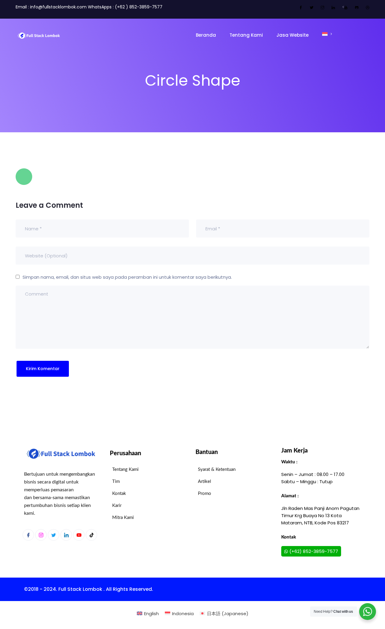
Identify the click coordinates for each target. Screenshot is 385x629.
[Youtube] (79, 535)
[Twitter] (53, 535)
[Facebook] (28, 535)
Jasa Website (292, 35)
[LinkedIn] (66, 535)
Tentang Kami (246, 35)
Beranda (206, 35)
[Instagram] (41, 535)
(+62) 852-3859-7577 (313, 551)
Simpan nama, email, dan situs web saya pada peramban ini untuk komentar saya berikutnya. (127, 277)
